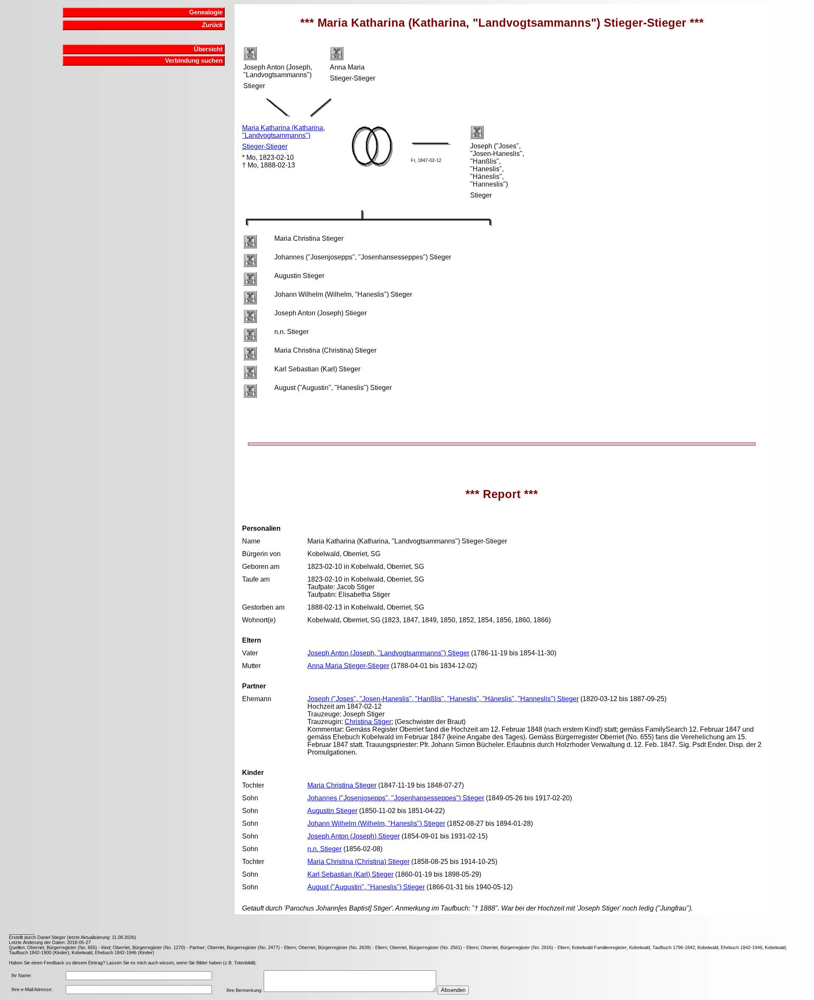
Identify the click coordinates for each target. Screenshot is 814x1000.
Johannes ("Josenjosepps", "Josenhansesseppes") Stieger (395, 798)
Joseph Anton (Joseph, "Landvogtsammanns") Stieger (388, 653)
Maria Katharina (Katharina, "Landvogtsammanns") (283, 131)
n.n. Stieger (324, 848)
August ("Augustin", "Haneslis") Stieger (366, 887)
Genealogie (206, 12)
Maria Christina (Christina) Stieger (358, 861)
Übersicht (208, 49)
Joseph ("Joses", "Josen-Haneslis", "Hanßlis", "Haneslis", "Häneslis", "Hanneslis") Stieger (443, 698)
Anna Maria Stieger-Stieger (348, 665)
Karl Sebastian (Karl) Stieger (350, 874)
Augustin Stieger (332, 810)
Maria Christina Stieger (341, 785)
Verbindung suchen (194, 60)
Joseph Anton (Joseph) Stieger (353, 836)
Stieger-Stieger (264, 146)
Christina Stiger (368, 721)
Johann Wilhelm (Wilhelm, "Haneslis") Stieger (376, 823)
